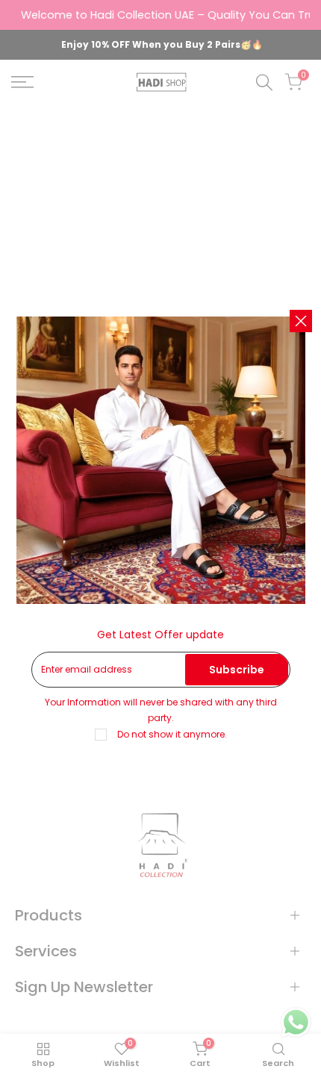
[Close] (301, 321)
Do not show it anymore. (172, 734)
